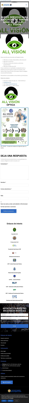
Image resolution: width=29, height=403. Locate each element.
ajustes (11, 398)
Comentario (4, 164)
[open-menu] (26, 5)
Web (2, 196)
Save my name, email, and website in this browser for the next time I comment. (14, 205)
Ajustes (16, 400)
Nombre (3, 182)
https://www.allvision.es (11, 84)
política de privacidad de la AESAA (14, 322)
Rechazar (10, 400)
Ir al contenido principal (5, 0)
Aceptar (4, 400)
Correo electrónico (6, 189)
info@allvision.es (7, 82)
